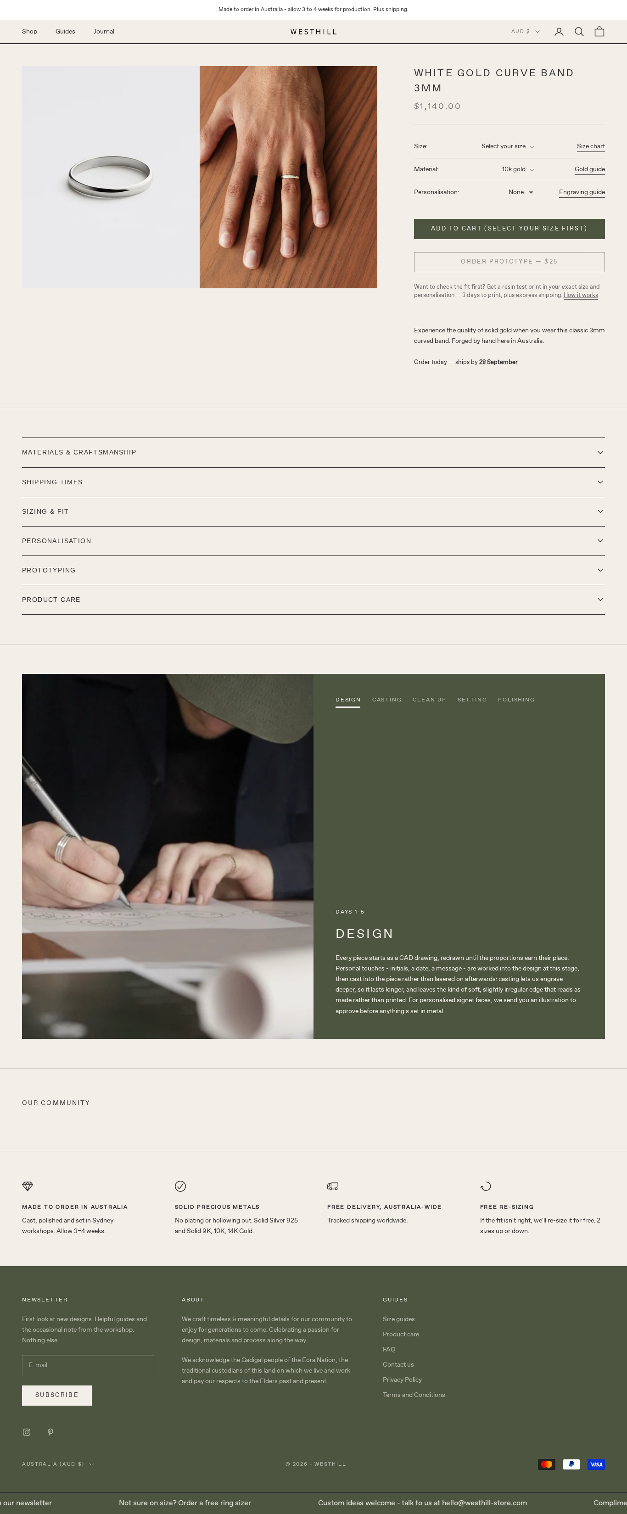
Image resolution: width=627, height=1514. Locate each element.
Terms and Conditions (414, 1395)
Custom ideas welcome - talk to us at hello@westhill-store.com (403, 1503)
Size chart (591, 146)
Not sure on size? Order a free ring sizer (166, 1503)
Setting (472, 700)
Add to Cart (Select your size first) (509, 229)
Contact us (398, 1365)
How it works (581, 295)
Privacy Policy (402, 1380)
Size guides (399, 1319)
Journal (104, 31)
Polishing (516, 700)
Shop (29, 31)
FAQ (389, 1350)
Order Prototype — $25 (509, 262)
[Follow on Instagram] (26, 1432)
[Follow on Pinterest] (50, 1432)
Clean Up (429, 700)
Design (348, 700)
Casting (387, 700)
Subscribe (56, 1395)
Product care (401, 1334)
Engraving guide (582, 192)
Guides (65, 31)
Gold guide (590, 169)
